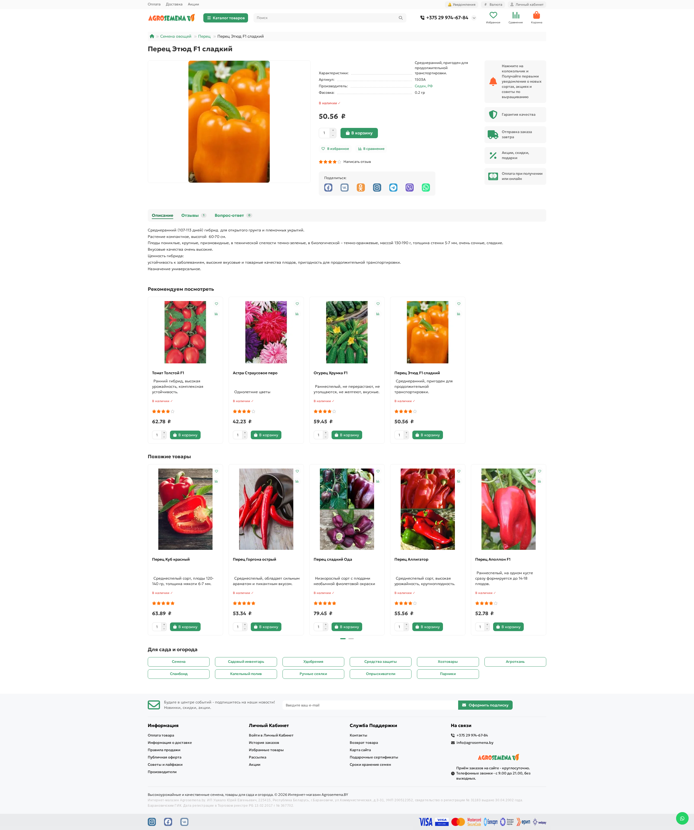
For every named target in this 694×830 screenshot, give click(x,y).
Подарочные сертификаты (374, 757)
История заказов (264, 742)
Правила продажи (164, 750)
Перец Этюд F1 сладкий (417, 372)
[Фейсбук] (328, 187)
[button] (148, 549)
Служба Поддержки (373, 725)
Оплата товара (161, 735)
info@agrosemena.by (475, 742)
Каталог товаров (229, 17)
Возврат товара (364, 742)
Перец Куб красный (171, 559)
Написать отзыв (356, 161)
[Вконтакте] (344, 187)
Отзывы (192, 215)
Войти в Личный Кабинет (271, 735)
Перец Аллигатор (411, 559)
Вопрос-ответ (232, 215)
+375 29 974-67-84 (447, 18)
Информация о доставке (170, 742)
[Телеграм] (393, 187)
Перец (204, 36)
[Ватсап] (426, 187)
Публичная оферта (164, 757)
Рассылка (257, 757)
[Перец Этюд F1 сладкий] (427, 332)
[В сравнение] (216, 314)
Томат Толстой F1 (168, 372)
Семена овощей (175, 36)
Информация (163, 725)
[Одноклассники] (361, 187)
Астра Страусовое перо (255, 372)
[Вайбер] (410, 187)
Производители (162, 772)
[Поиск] (400, 18)
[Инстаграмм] (377, 187)
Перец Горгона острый (254, 559)
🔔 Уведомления (461, 4)
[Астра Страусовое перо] (266, 332)
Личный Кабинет (269, 725)
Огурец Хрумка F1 (331, 372)
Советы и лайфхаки (165, 764)
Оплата (154, 4)
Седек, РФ (424, 86)
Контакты (358, 735)
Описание (162, 215)
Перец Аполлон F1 (492, 559)
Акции (193, 4)
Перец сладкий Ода (333, 559)
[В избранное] (216, 303)
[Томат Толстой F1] (185, 332)
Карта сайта (360, 750)
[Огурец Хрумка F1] (347, 332)
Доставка (174, 4)
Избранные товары (266, 750)
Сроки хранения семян (370, 764)
